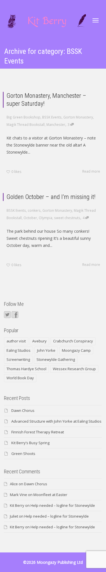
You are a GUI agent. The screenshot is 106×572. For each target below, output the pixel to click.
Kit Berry (17, 505)
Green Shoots (23, 453)
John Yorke (46, 350)
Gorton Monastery (78, 117)
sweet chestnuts (67, 217)
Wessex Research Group (74, 368)
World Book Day (20, 377)
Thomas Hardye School (26, 368)
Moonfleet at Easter (50, 494)
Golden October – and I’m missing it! (51, 196)
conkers (34, 210)
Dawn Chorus (22, 410)
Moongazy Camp (76, 350)
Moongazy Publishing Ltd (60, 562)
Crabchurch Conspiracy (73, 341)
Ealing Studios (19, 350)
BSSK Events (52, 117)
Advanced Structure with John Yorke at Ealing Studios (56, 421)
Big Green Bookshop (23, 117)
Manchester (55, 124)
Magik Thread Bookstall (26, 124)
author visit (16, 341)
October (30, 217)
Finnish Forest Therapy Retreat (37, 432)
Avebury (39, 341)
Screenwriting (18, 359)
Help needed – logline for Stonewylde (63, 505)
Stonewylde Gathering (55, 359)
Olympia (45, 217)
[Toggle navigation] (95, 20)
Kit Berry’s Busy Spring (30, 442)
